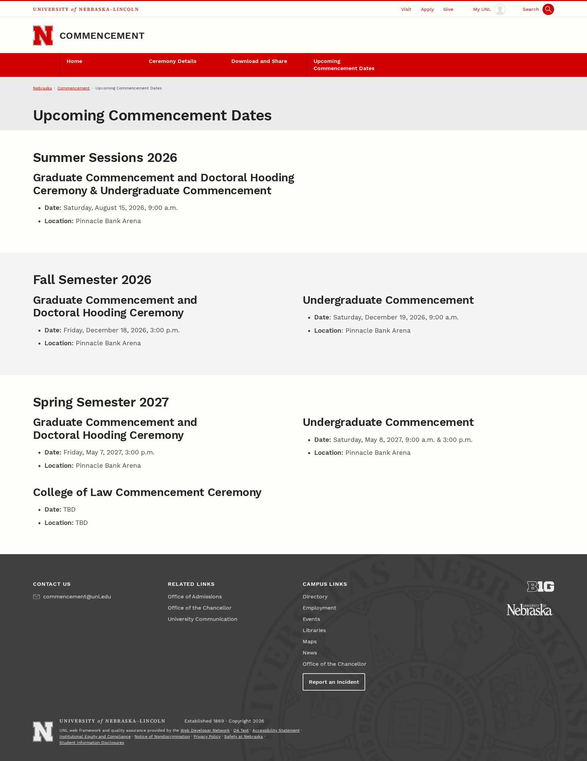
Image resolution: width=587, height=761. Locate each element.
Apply (427, 9)
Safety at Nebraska (243, 736)
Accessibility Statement (276, 730)
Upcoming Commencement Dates (344, 64)
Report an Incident (334, 682)
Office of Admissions (195, 596)
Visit (406, 9)
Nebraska (42, 88)
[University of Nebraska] (530, 609)
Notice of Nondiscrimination (162, 736)
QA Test (241, 730)
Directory (315, 596)
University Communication (202, 619)
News (310, 652)
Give (448, 9)
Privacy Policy (207, 736)
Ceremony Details (173, 61)
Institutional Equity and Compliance (95, 736)
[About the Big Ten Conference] (540, 586)
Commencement (102, 35)
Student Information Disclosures (91, 742)
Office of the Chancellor (200, 608)
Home (74, 61)
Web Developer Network (205, 730)
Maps (310, 641)
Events (311, 619)
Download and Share (259, 61)
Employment (319, 608)
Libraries (314, 630)
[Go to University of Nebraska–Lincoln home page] (43, 36)
